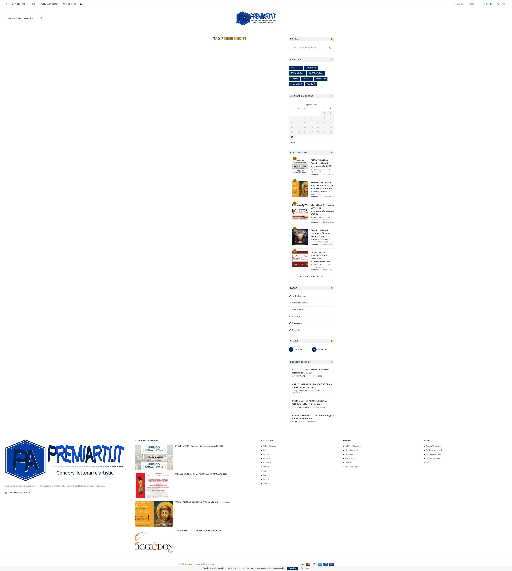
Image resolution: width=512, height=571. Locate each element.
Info (33, 4)
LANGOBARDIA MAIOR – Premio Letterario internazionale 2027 (321, 257)
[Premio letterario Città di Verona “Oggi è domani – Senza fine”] (154, 542)
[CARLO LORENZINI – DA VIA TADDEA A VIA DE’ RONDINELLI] (154, 485)
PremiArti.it (190, 564)
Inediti (295, 68)
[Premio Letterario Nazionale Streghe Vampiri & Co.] (300, 237)
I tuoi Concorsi (69, 4)
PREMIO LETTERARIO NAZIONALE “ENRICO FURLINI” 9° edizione (322, 185)
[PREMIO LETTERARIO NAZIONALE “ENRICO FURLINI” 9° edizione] (300, 189)
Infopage (295, 316)
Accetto (292, 568)
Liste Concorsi (18, 4)
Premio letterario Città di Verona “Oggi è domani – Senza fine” (313, 417)
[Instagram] (487, 4)
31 (292, 137)
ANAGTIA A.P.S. (318, 170)
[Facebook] (484, 4)
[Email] (490, 4)
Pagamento (296, 323)
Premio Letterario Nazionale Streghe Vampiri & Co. (320, 233)
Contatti (295, 330)
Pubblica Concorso (50, 4)
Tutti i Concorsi (298, 296)
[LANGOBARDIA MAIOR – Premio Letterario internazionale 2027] (300, 259)
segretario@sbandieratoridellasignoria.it (310, 391)
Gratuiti (296, 84)
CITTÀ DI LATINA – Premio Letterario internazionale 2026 (321, 163)
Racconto (316, 73)
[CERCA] (41, 18)
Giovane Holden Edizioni (322, 240)
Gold (307, 78)
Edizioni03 (298, 422)
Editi (294, 78)
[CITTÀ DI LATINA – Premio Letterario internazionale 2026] (300, 167)
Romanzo (297, 73)
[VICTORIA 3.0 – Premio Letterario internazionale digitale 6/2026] (300, 211)
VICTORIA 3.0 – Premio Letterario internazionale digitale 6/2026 (322, 209)
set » (293, 142)
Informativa (304, 568)
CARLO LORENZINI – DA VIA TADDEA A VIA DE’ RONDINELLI (312, 386)
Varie (311, 84)
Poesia (311, 68)
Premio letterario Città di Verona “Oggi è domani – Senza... (199, 530)
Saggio (321, 78)
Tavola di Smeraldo (319, 192)
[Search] (498, 4)
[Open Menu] (504, 4)
